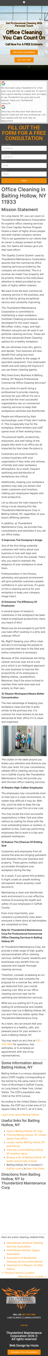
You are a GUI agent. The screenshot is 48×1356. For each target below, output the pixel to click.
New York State (35, 1168)
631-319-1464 (28, 1314)
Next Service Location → (32, 1276)
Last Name (6, 153)
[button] (24, 2)
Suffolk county (15, 1168)
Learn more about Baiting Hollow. (20, 1114)
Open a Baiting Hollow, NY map (24, 1131)
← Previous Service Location (17, 1272)
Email (3, 162)
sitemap (24, 1325)
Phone (4, 170)
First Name (6, 145)
